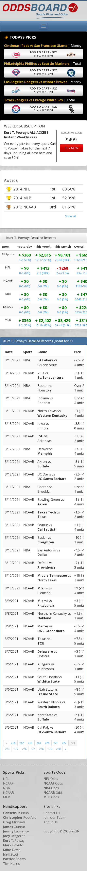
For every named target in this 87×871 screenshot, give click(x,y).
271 (56, 743)
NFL (6, 778)
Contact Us (52, 813)
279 (50, 749)
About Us (51, 822)
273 (73, 743)
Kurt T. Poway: (18, 238)
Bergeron (14, 836)
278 (41, 749)
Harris (11, 863)
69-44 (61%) (62, 325)
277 (33, 749)
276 (24, 749)
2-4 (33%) (62, 273)
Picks (16, 813)
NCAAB (8, 792)
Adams (14, 859)
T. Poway (13, 840)
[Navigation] (43, 26)
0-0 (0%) (24, 273)
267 (22, 743)
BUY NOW (71, 148)
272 (64, 743)
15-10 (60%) (43, 325)
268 (30, 743)
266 (13, 743)
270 (47, 743)
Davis (11, 850)
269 (39, 743)
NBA (6, 788)
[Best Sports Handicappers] (39, 10)
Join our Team (54, 817)
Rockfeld (19, 817)
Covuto (13, 845)
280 (58, 749)
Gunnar (14, 827)
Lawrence (16, 831)
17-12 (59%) (43, 260)
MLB (6, 797)
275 (16, 749)
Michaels (14, 822)
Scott (10, 854)
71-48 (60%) (62, 260)
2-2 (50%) (24, 260)
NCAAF (8, 783)
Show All (70, 216)
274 (7, 749)
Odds (51, 778)
